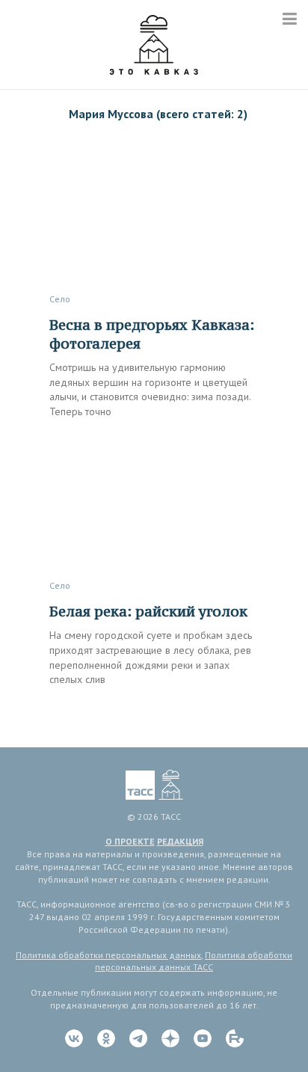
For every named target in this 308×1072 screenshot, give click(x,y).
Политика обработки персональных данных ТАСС (193, 961)
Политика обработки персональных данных (108, 955)
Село (59, 298)
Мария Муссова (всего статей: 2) (158, 113)
